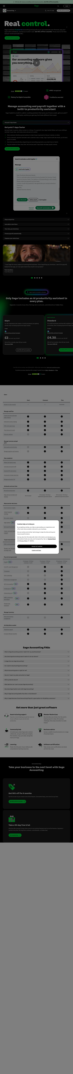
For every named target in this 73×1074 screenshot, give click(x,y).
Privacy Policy (24, 540)
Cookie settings (36, 550)
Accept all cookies (37, 546)
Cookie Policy (52, 539)
